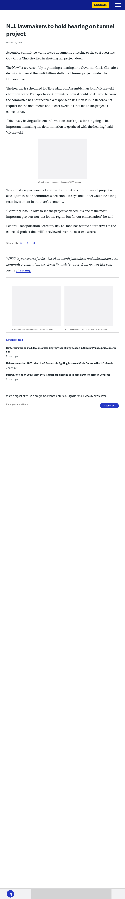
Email (34, 242)
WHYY (12, 5)
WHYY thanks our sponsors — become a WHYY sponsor (59, 182)
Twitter (27, 242)
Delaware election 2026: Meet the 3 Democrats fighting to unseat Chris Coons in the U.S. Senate (59, 363)
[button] (10, 894)
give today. (23, 270)
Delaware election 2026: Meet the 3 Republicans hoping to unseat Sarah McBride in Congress (58, 374)
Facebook (21, 242)
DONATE (101, 5)
